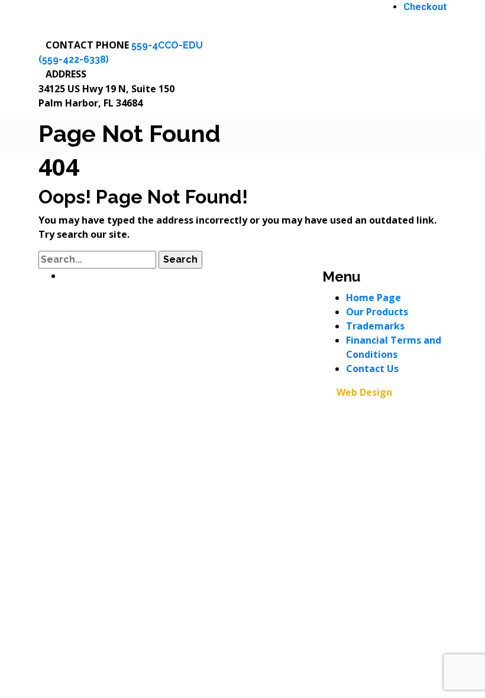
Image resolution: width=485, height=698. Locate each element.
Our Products (377, 311)
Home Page (373, 297)
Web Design (364, 392)
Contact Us (372, 368)
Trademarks (375, 325)
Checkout (425, 6)
